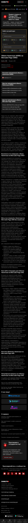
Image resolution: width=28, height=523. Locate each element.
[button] (4, 61)
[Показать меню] (26, 2)
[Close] (25, 14)
